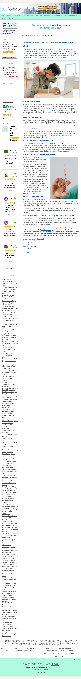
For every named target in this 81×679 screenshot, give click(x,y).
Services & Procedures (70, 15)
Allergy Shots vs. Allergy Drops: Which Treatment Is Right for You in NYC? (9, 488)
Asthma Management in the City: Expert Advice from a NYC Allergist (10, 512)
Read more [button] (10, 166)
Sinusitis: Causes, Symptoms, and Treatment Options (9, 415)
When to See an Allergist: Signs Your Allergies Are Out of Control (9, 302)
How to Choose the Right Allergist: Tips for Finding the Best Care (9, 535)
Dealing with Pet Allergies (9, 461)
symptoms (52, 110)
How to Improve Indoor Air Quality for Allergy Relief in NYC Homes (9, 326)
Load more (10, 268)
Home (2, 15)
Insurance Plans (29, 15)
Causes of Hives (6, 636)
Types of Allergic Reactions (10, 612)
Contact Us (10, 18)
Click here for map (8, 102)
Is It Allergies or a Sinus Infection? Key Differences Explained (9, 337)
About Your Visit (18, 15)
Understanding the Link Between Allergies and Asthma (8, 349)
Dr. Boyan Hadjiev (47, 230)
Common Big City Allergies (9, 628)
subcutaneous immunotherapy (60, 143)
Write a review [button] (17, 144)
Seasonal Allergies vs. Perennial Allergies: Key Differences (9, 384)
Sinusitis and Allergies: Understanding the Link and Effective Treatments (10, 556)
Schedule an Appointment (43, 15)
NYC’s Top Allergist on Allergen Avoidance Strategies (8, 500)
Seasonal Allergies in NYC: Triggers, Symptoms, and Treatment (9, 361)
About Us (9, 15)
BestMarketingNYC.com (47, 667)
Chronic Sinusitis (7, 638)
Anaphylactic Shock (7, 622)
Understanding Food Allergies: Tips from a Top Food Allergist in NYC (9, 523)
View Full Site (40, 672)
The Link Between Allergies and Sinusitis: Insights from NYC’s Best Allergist (10, 506)
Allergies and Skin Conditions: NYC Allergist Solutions (9, 483)
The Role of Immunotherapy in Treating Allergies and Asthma (10, 372)
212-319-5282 (27, 248)
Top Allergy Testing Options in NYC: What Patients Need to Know (10, 366)
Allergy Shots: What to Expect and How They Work (8, 541)
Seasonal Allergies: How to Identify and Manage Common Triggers (9, 593)
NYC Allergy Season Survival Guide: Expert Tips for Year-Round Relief (10, 308)
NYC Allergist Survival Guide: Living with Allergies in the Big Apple (9, 477)
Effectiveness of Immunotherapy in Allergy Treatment (9, 546)
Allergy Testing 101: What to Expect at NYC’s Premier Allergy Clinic (10, 517)
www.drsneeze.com (60, 25)
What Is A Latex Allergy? (9, 634)
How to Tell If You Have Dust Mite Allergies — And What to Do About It (9, 314)
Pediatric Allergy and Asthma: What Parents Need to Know (8, 405)
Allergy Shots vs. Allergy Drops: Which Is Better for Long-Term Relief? (9, 332)
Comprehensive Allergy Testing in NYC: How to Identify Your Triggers (8, 297)
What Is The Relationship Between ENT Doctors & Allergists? (9, 618)
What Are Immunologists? (9, 610)
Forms (3, 18)
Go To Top (77, 659)
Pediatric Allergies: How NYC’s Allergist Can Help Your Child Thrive (9, 494)
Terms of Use (37, 669)
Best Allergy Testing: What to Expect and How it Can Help (9, 579)
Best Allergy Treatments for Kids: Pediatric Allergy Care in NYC (10, 343)
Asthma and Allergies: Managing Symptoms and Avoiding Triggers (9, 566)
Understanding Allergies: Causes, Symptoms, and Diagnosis (9, 599)
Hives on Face (6, 614)
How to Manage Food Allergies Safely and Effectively (8, 355)
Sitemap (45, 669)
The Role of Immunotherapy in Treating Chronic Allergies (10, 320)
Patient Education (57, 15)
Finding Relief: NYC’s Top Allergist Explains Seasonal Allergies (10, 529)
